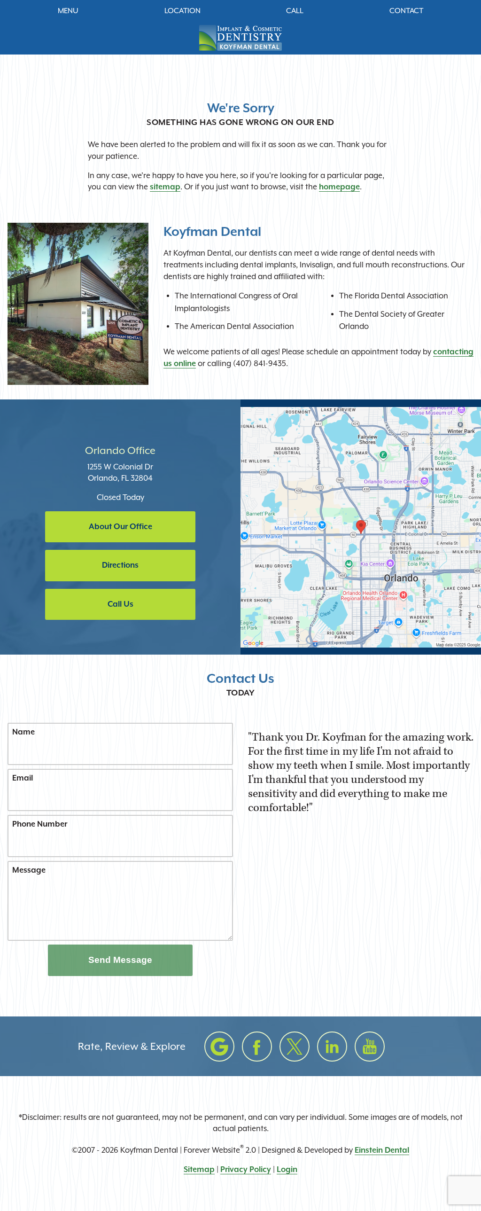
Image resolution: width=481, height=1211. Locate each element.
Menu (68, 11)
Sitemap (199, 1169)
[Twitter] (294, 1046)
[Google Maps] (219, 1046)
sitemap (165, 186)
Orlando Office (120, 450)
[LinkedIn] (332, 1046)
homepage (339, 186)
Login (287, 1169)
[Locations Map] (360, 526)
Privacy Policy (245, 1169)
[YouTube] (370, 1046)
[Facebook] (257, 1046)
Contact (406, 11)
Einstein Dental (382, 1150)
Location (182, 11)
